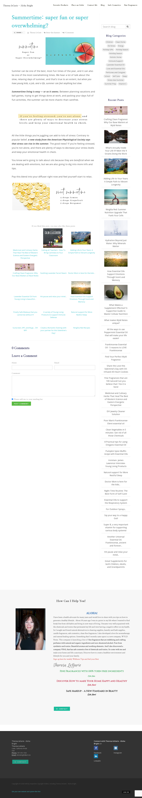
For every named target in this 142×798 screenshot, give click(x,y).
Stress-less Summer (53, 32)
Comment (16, 373)
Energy (120, 46)
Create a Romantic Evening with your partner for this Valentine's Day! (53, 330)
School (107, 76)
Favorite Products (60, 5)
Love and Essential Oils (116, 68)
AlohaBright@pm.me (24, 755)
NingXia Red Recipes (81, 328)
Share (19, 32)
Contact (63, 709)
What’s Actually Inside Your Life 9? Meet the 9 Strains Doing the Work (116, 150)
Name (14, 363)
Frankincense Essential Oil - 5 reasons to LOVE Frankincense (116, 347)
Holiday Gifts (108, 49)
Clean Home (120, 42)
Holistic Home (115, 57)
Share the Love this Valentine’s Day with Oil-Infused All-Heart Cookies (116, 368)
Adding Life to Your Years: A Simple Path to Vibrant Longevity (116, 181)
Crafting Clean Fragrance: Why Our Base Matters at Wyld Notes (116, 122)
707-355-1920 (22, 753)
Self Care (116, 76)
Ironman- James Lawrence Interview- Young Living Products (115, 463)
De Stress (111, 46)
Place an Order (78, 5)
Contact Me (92, 5)
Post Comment (21, 404)
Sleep (124, 76)
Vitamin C (123, 84)
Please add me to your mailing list (28, 399)
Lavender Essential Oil (116, 65)
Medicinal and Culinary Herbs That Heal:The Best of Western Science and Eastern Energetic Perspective (116, 399)
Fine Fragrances (130, 5)
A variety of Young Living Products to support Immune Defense (53, 315)
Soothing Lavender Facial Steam (53, 273)
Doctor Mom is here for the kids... (81, 273)
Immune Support (116, 61)
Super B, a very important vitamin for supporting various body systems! (116, 527)
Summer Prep (110, 84)
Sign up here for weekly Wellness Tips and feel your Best (76, 659)
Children (109, 42)
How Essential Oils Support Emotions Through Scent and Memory (82, 299)
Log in (126, 792)
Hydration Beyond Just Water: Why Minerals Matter (116, 243)
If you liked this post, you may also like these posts (53, 226)
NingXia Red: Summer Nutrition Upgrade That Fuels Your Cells (116, 212)
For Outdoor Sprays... (116, 509)
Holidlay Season (115, 53)
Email (56, 363)
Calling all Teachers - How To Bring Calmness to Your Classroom (53, 253)
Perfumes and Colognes (115, 72)
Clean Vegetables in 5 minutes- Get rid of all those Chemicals (115, 432)
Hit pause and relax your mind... (53, 296)
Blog (103, 5)
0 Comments (69, 32)
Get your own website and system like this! (26, 791)
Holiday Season (122, 49)
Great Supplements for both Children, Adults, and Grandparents (116, 564)
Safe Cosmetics (114, 5)
